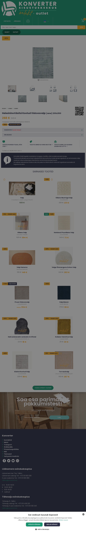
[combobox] (83, 514)
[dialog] (43, 522)
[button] (43, 529)
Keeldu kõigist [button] (52, 524)
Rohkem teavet (63, 520)
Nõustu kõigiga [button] (34, 524)
